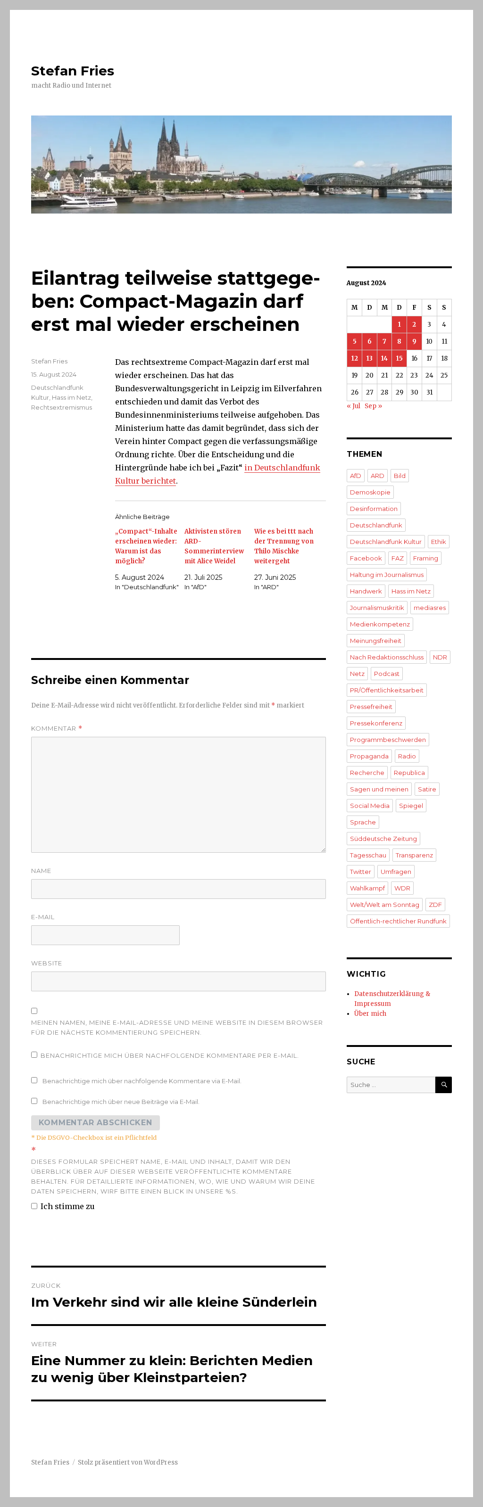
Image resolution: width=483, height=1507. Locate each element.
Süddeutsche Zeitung (383, 838)
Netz (357, 673)
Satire (427, 789)
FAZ (397, 558)
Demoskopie (370, 492)
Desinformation (374, 508)
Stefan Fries (72, 71)
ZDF (435, 904)
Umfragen (396, 871)
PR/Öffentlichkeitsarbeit (387, 690)
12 (354, 358)
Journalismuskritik (377, 607)
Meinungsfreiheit (375, 640)
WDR (402, 888)
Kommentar (57, 729)
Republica (409, 772)
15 (399, 358)
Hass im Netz (71, 397)
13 (369, 358)
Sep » (373, 406)
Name (41, 870)
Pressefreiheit (371, 706)
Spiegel (411, 805)
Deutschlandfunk (376, 525)
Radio (407, 756)
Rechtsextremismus (61, 407)
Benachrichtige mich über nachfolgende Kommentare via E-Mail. (142, 1081)
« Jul (353, 406)
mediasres (430, 607)
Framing (425, 558)
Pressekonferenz (376, 723)
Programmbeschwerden (388, 739)
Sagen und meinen (379, 789)
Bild (400, 475)
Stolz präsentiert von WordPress (128, 1462)
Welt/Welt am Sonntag (384, 904)
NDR (440, 657)
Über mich (370, 1014)
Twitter (360, 871)
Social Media (370, 805)
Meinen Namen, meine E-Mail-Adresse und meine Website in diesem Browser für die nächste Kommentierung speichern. (177, 1027)
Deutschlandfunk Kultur (386, 541)
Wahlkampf (367, 888)
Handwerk (366, 591)
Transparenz (414, 855)
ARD (377, 475)
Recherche (367, 772)
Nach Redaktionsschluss (387, 657)
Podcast (387, 673)
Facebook (366, 558)
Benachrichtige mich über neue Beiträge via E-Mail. (121, 1101)
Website (46, 963)
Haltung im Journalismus (387, 574)
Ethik (438, 541)
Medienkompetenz (380, 624)
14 (384, 358)
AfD (355, 475)
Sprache (363, 822)
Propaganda (369, 756)
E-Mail (43, 917)
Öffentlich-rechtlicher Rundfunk (398, 921)
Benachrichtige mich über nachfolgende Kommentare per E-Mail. (170, 1055)
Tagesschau (368, 855)
